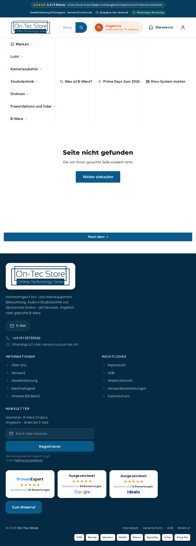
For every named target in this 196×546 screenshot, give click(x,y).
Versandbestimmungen (127, 389)
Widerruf (183, 528)
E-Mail (21, 325)
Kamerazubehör (24, 68)
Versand (18, 373)
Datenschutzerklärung (29, 460)
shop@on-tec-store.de (113, 12)
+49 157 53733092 (26, 338)
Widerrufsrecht (120, 381)
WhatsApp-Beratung (150, 12)
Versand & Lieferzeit (79, 12)
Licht (15, 56)
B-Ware (17, 118)
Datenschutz (119, 396)
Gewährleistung (24, 381)
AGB (111, 373)
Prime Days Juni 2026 (121, 81)
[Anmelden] (183, 27)
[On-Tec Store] (31, 27)
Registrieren (50, 446)
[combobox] (67, 27)
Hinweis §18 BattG (25, 396)
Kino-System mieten (168, 81)
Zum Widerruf (23, 507)
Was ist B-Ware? (78, 81)
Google (109, 4)
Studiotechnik (22, 81)
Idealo (95, 4)
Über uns (18, 365)
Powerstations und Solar (31, 106)
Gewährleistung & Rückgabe (47, 12)
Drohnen (18, 93)
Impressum (117, 365)
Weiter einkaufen (98, 177)
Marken (22, 44)
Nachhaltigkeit (23, 389)
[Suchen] (81, 27)
